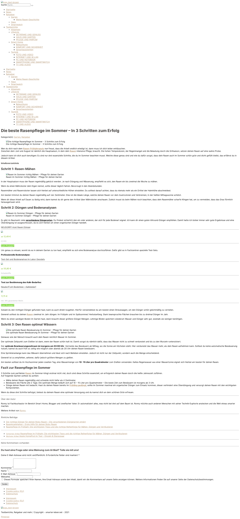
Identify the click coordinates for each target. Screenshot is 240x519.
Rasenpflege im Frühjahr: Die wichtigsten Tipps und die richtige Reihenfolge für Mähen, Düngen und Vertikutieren (59, 427)
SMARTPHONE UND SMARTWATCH (33, 62)
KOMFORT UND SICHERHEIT (29, 47)
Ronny (23, 410)
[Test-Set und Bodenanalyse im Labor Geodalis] (2, 264)
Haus (13, 22)
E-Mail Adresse (9, 474)
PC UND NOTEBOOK (26, 59)
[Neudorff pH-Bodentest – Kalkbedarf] (2, 291)
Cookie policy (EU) (15, 491)
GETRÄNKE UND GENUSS (28, 34)
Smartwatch (16, 24)
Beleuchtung (22, 44)
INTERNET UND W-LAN (27, 57)
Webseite (5, 476)
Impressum (11, 488)
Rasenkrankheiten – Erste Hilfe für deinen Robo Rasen (31, 424)
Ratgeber (10, 14)
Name (4, 471)
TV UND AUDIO (23, 64)
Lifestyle (15, 32)
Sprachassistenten (24, 49)
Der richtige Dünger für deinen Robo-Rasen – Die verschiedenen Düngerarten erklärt (46, 422)
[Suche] (32, 5)
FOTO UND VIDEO (24, 54)
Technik (14, 52)
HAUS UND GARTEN (26, 37)
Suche (4, 5)
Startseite (10, 9)
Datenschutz (12, 493)
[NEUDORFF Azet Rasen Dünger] (2, 232)
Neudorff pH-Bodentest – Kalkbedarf (18, 287)
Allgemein (15, 29)
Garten (14, 17)
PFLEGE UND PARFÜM (26, 39)
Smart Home (17, 42)
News (8, 12)
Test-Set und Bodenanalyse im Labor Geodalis (23, 259)
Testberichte (12, 27)
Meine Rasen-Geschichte (27, 19)
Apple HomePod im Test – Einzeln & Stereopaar (35, 436)
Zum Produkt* (7, 245)
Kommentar (7, 468)
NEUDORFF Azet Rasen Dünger (15, 227)
